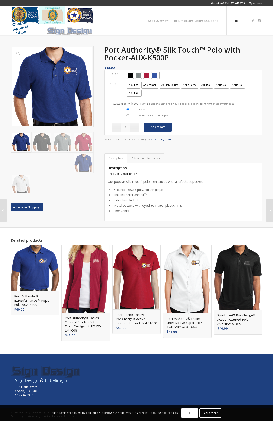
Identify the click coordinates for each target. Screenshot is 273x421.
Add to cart (158, 127)
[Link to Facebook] (253, 21)
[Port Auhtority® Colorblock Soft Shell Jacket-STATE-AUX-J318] (269, 210)
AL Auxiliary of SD (161, 139)
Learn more (210, 413)
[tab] (115, 158)
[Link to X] (259, 21)
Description (116, 158)
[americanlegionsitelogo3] (52, 20)
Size (113, 84)
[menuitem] (254, 3)
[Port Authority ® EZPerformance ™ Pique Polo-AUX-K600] (3, 210)
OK (190, 413)
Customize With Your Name (173, 103)
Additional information (146, 158)
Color (114, 74)
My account (255, 3)
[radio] (130, 75)
